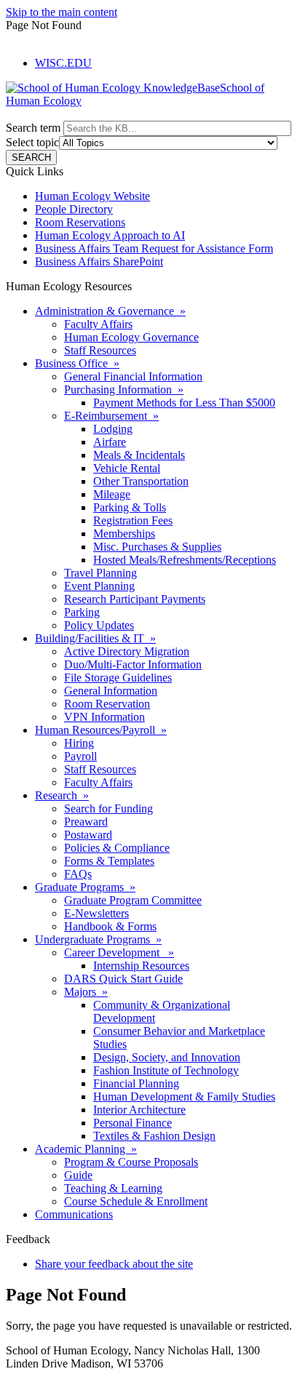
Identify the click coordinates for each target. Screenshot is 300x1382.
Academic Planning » (86, 1149)
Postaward (88, 834)
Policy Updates (99, 625)
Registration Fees (133, 520)
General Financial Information (133, 376)
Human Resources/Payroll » (101, 730)
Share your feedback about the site (114, 1264)
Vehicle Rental (126, 468)
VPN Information (104, 717)
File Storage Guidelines (118, 677)
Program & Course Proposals (131, 1162)
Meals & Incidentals (139, 455)
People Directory (74, 209)
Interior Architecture (139, 1109)
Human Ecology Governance (131, 337)
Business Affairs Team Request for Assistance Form (154, 248)
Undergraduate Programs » (98, 939)
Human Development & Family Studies (184, 1096)
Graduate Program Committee (133, 900)
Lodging (113, 429)
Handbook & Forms (110, 926)
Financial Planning (136, 1083)
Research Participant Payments (134, 599)
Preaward (86, 821)
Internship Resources (141, 965)
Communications (74, 1214)
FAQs (78, 874)
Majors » (86, 992)
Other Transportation (141, 481)
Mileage (111, 494)
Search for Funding (108, 808)
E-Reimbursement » (111, 416)
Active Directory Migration (126, 651)
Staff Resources (100, 350)
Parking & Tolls (129, 507)
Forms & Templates (109, 861)
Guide (78, 1175)
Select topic (32, 142)
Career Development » (119, 952)
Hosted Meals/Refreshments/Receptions (184, 560)
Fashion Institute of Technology (166, 1070)
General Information (110, 690)
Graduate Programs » (85, 887)
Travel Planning (100, 573)
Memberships (124, 533)
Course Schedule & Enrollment (136, 1201)
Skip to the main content (61, 12)
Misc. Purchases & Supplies (157, 546)
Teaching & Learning (113, 1188)
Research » (62, 795)
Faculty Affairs (98, 324)
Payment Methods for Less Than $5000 (184, 402)
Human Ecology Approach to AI (110, 235)
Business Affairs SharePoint (99, 261)
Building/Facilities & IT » (95, 638)
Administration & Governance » (110, 311)
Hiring (79, 743)
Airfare (109, 442)
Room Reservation (107, 704)
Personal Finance (132, 1123)
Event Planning (99, 586)
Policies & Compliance (117, 848)
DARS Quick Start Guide (123, 978)
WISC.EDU (63, 63)
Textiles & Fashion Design (154, 1136)
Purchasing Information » (123, 389)
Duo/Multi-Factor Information (133, 664)
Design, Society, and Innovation (166, 1057)
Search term (33, 127)
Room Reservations (80, 222)
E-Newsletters (96, 913)
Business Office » (77, 363)
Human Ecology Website (92, 196)
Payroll (80, 756)
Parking (82, 612)
